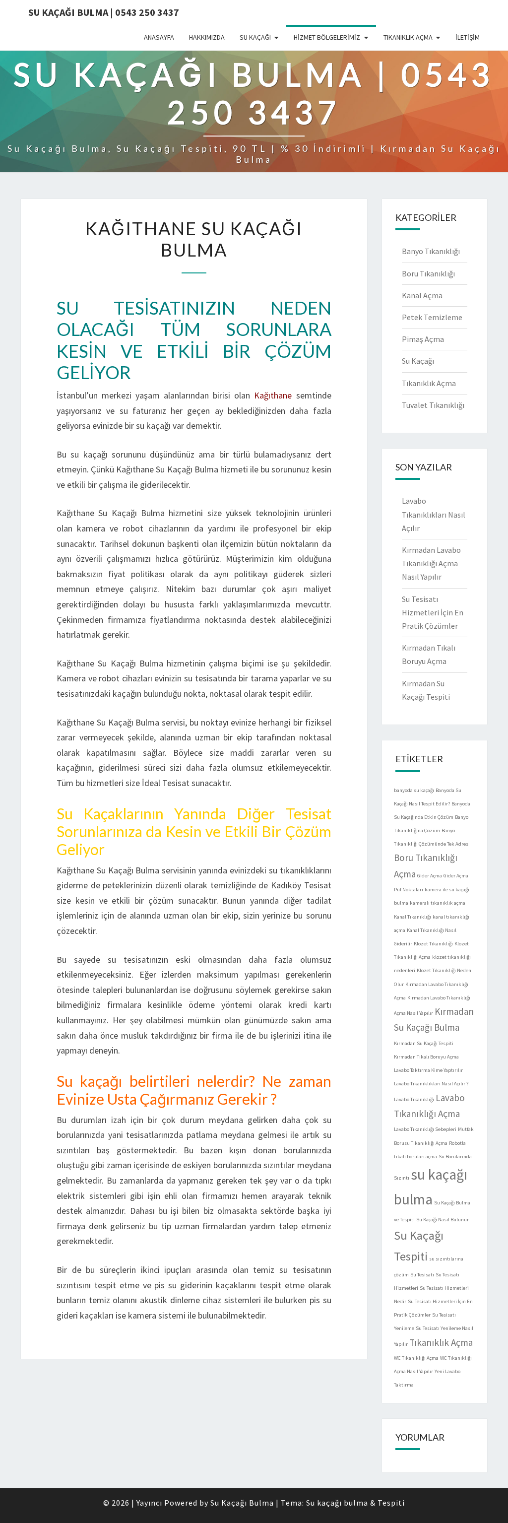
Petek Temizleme (432, 317)
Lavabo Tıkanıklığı (414, 1099)
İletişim (467, 37)
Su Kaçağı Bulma (242, 1503)
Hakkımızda (207, 37)
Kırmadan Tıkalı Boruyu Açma (426, 1057)
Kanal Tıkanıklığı (412, 917)
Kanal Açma (422, 295)
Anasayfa (159, 37)
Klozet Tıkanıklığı (433, 943)
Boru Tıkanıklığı (428, 273)
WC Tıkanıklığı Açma (416, 1358)
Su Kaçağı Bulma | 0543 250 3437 (103, 12)
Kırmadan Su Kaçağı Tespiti (423, 1043)
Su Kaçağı (255, 37)
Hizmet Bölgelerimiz (327, 37)
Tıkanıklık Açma (408, 37)
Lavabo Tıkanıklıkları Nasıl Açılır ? (431, 1083)
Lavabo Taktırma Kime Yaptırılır (428, 1070)
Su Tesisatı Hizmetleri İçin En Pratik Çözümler (432, 612)
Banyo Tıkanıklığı (431, 251)
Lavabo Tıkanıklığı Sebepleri (425, 1129)
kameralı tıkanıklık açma (437, 903)
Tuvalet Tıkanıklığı (433, 405)
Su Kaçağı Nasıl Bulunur (442, 1219)
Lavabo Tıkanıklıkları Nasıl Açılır (433, 514)
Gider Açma (429, 875)
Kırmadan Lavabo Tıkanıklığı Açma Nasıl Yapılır (431, 563)
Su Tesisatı (422, 1274)
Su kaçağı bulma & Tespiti (355, 1503)
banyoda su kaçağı (414, 790)
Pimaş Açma (423, 339)
